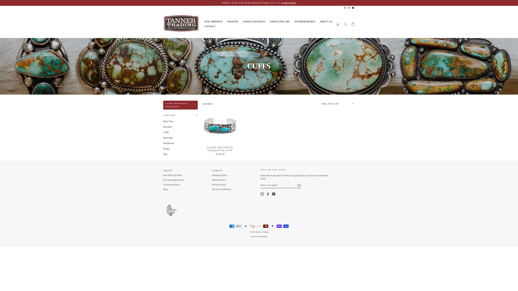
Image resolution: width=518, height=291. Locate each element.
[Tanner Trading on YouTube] (273, 193)
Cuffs (166, 132)
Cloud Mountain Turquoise (176, 105)
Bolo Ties (168, 121)
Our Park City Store (172, 175)
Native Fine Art (280, 22)
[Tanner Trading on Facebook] (268, 193)
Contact (209, 26)
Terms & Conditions (221, 189)
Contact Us (217, 170)
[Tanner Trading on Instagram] (262, 193)
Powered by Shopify (259, 236)
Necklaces (168, 143)
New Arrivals (213, 22)
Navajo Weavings (254, 22)
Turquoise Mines (171, 184)
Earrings (168, 137)
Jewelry (232, 22)
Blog (165, 189)
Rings (166, 148)
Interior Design (305, 22)
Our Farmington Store (173, 180)
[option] (259, 2)
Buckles (167, 126)
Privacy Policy (219, 184)
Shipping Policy (219, 175)
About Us (326, 22)
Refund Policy (219, 180)
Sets (165, 154)
